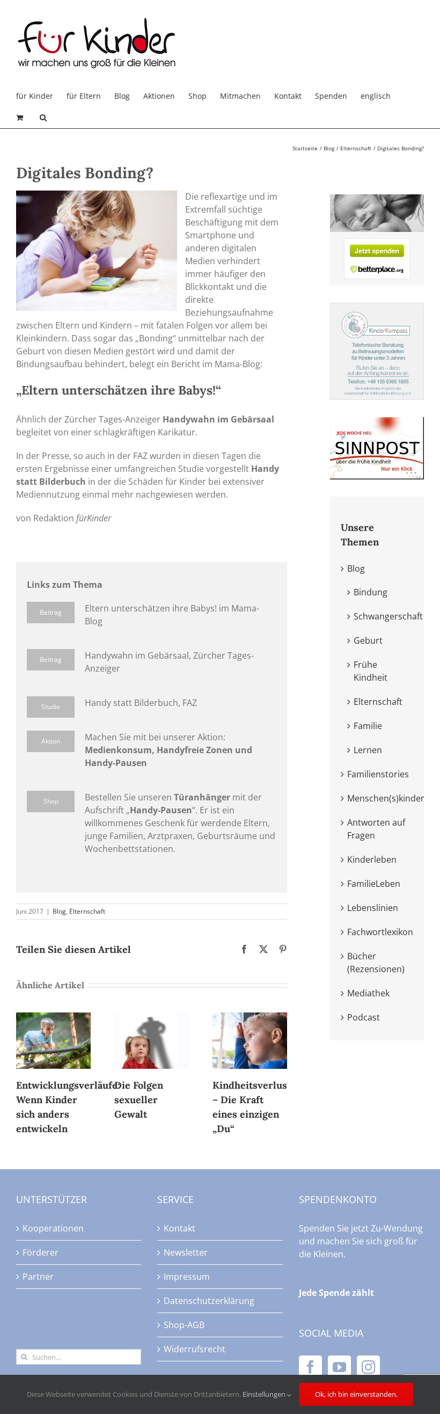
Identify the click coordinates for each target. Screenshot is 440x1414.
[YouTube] (339, 1367)
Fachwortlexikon (380, 932)
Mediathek (368, 993)
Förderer (40, 1252)
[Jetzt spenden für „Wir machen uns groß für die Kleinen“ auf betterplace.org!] (376, 245)
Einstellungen (265, 1394)
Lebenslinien (372, 908)
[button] (43, 117)
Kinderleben (372, 859)
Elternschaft (87, 911)
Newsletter (186, 1252)
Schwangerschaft (388, 616)
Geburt (368, 640)
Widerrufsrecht (194, 1349)
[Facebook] (310, 1367)
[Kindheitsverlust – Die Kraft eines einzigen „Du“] (249, 1018)
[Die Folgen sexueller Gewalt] (151, 1018)
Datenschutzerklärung (209, 1301)
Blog (59, 911)
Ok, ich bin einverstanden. (356, 1394)
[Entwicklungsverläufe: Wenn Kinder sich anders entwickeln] (53, 1018)
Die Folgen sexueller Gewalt (138, 1099)
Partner (38, 1276)
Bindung (370, 592)
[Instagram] (368, 1367)
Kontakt (179, 1228)
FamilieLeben (373, 884)
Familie (368, 726)
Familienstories (378, 774)
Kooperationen (53, 1228)
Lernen (368, 750)
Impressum (187, 1276)
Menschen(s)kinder (385, 798)
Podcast (363, 1017)
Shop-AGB (184, 1325)
